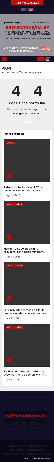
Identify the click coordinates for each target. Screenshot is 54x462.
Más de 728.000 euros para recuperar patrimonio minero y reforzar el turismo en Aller (23, 252)
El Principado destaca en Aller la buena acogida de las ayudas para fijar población (25, 313)
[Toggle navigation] (27, 59)
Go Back (27, 122)
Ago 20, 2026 (13, 195)
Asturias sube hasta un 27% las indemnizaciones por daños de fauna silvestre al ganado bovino (24, 190)
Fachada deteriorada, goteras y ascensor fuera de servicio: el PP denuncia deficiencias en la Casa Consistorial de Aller (24, 376)
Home (5, 72)
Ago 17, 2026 (13, 379)
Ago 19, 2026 (13, 318)
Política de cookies (41, 458)
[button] (34, 58)
